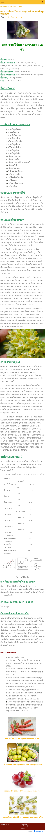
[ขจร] (22, 29)
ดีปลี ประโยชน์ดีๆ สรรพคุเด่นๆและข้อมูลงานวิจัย (22, 738)
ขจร (6, 17)
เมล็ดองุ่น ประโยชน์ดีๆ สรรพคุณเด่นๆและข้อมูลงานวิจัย (23, 791)
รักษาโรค (11, 17)
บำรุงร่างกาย (18, 17)
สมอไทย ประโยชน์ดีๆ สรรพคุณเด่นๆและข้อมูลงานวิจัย (23, 765)
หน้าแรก (3, 7)
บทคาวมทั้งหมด (12, 7)
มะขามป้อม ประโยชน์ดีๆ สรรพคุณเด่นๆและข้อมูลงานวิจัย (23, 817)
